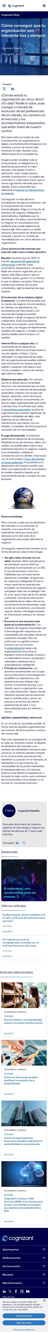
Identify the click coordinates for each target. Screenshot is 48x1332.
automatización (16, 648)
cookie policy (8, 1309)
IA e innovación (11, 1266)
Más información (12, 1283)
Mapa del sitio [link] (8, 1297)
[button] (4, 5)
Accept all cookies (24, 1316)
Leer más (6, 931)
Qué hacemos (11, 1249)
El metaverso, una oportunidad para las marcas (20, 892)
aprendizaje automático (17, 409)
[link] (16, 5)
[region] (24, 1315)
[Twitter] (24, 842)
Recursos (8, 1274)
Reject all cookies (24, 1323)
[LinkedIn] (18, 842)
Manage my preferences (24, 1330)
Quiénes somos (11, 1257)
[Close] (44, 1300)
